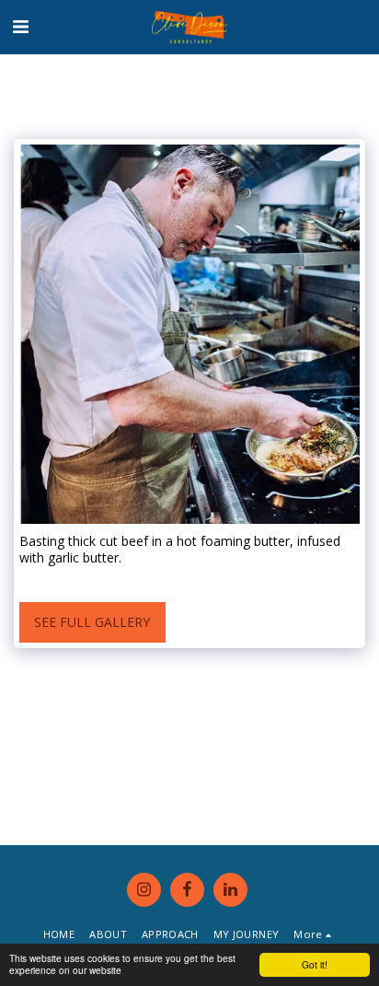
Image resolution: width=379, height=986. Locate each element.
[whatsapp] (140, 580)
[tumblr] (95, 580)
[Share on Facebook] (27, 580)
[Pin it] (72, 580)
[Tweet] (50, 580)
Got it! (314, 964)
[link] (163, 580)
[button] (20, 26)
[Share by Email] (117, 580)
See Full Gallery (92, 622)
